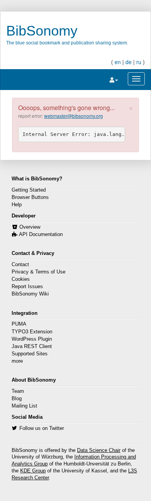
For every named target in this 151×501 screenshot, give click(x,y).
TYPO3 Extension (32, 332)
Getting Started (29, 190)
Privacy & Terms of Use (38, 272)
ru (138, 62)
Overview (29, 227)
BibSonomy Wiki (30, 294)
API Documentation (41, 234)
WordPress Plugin (32, 339)
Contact (20, 264)
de (128, 62)
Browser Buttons (30, 197)
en (118, 62)
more (17, 361)
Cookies (21, 279)
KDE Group (33, 471)
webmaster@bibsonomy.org (73, 115)
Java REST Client (32, 346)
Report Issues (27, 286)
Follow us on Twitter (41, 428)
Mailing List (24, 406)
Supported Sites (30, 354)
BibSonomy (41, 31)
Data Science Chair (98, 450)
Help (17, 204)
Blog (17, 398)
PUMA (19, 324)
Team (18, 391)
